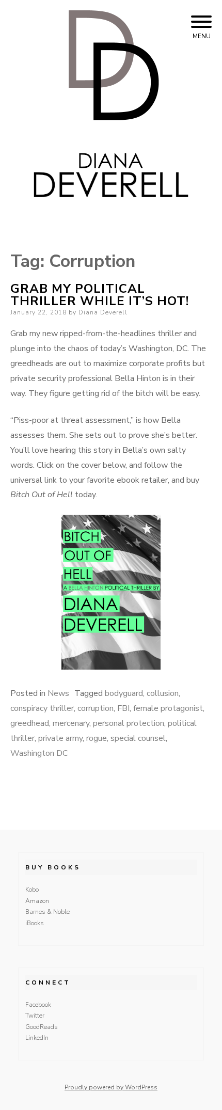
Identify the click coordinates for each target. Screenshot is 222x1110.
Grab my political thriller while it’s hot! (99, 294)
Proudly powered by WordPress (111, 1087)
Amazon (37, 901)
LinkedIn (37, 1038)
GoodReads (41, 1027)
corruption (95, 708)
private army (60, 738)
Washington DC (39, 753)
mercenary (71, 723)
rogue (96, 738)
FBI (123, 708)
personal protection (128, 723)
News (58, 693)
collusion (163, 693)
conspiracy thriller (42, 708)
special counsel (138, 738)
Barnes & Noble (47, 912)
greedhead (29, 723)
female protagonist (168, 708)
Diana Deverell (103, 312)
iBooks (34, 923)
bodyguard (124, 693)
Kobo (32, 889)
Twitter (34, 1015)
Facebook (38, 1005)
